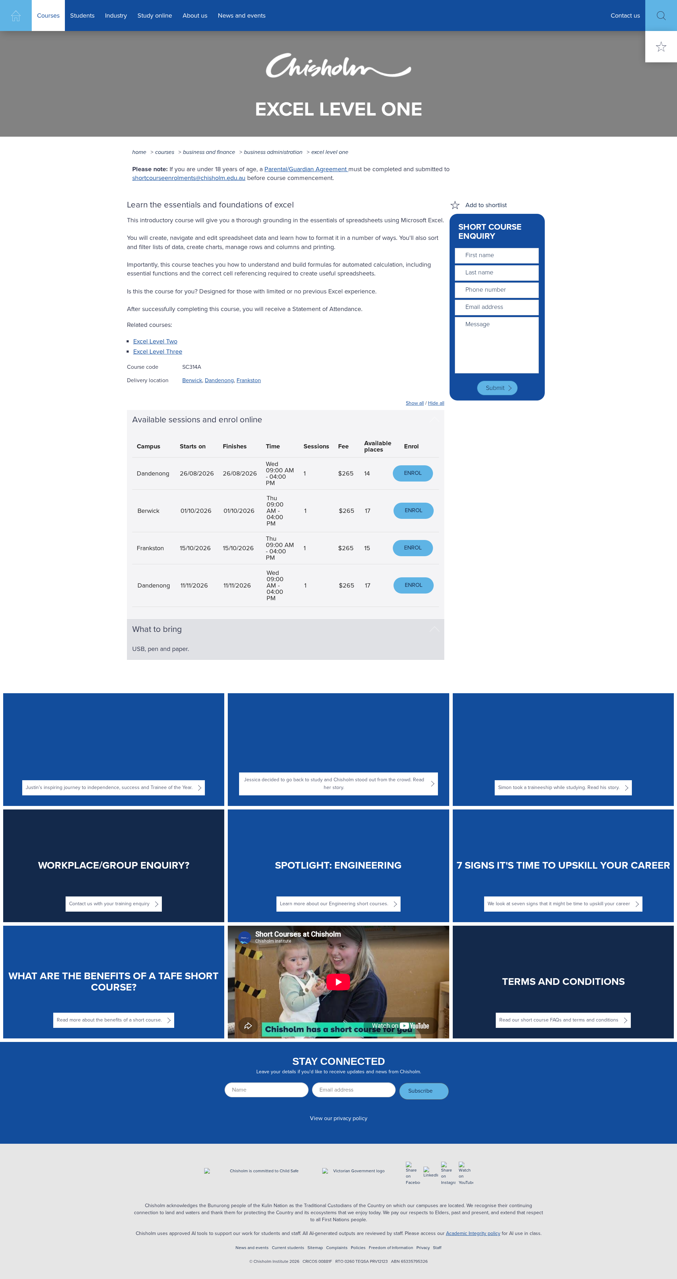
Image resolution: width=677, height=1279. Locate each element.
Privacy (423, 1248)
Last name (479, 272)
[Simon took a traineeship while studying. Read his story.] (563, 749)
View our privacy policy (338, 1118)
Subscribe (420, 1091)
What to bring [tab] (157, 629)
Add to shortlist (486, 205)
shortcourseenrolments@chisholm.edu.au (188, 177)
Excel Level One (329, 152)
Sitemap (315, 1248)
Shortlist (661, 46)
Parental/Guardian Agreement (306, 169)
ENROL (413, 473)
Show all (415, 403)
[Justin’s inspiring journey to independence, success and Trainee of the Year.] (113, 749)
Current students (288, 1248)
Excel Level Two (155, 341)
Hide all (436, 403)
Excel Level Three (157, 351)
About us (195, 15)
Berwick (192, 380)
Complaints (337, 1248)
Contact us (625, 15)
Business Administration (273, 152)
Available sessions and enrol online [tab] (197, 419)
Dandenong (219, 380)
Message (477, 324)
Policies (358, 1248)
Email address (484, 306)
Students (82, 15)
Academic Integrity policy (473, 1233)
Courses (48, 15)
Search (661, 15)
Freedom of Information (391, 1248)
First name (479, 255)
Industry (116, 15)
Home (16, 15)
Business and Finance (209, 152)
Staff (437, 1248)
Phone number (485, 289)
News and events (242, 15)
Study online (155, 15)
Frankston (249, 380)
